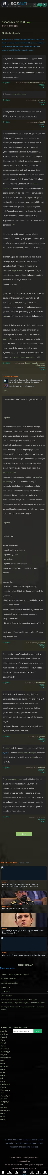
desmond (7, 339)
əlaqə (41, 1140)
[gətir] (39, 4)
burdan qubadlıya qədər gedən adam (35, 364)
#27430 (42, 368)
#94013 (42, 645)
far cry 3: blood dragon (27, 753)
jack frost (41, 642)
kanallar (6, 1027)
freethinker (40, 683)
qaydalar (9, 1143)
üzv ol (24, 834)
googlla (17, 33)
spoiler (7, 418)
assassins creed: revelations (23, 357)
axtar (37, 1031)
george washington (13, 779)
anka (43, 817)
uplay (33, 757)
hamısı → (6, 390)
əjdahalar (8, 33)
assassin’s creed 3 (14, 21)
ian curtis (41, 100)
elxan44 (41, 122)
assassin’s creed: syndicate (30, 46)
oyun (5, 753)
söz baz (34, 1147)
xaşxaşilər (25, 50)
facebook (26, 1140)
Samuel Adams (9, 472)
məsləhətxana (25, 965)
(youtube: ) (7, 596)
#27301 (42, 124)
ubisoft (31, 50)
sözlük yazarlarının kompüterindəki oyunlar (22, 43)
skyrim (5, 316)
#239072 (41, 770)
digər (43, 3)
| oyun (28, 22)
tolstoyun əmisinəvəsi (36, 83)
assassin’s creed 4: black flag (11, 50)
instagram (17, 1140)
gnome (42, 736)
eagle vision (16, 271)
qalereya (26, 1147)
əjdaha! (6, 83)
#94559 (42, 685)
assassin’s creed (7, 39)
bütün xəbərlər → (24, 863)
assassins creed (19, 94)
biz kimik (9, 1140)
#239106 (41, 819)
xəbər (34, 1143)
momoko (41, 768)
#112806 (41, 739)
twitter (34, 1140)
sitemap (27, 1143)
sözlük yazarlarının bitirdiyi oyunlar (24, 39)
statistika (18, 1143)
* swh (13, 224)
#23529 (42, 102)
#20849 (42, 85)
